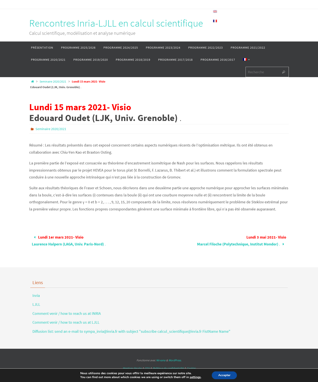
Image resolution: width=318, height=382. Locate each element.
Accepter (224, 375)
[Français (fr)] (215, 21)
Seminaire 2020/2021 (53, 81)
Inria (36, 295)
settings (195, 377)
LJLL (36, 304)
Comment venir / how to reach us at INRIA (66, 313)
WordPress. (175, 360)
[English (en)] (215, 11)
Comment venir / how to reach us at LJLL (66, 322)
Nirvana (160, 360)
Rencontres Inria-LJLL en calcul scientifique (116, 23)
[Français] (245, 60)
